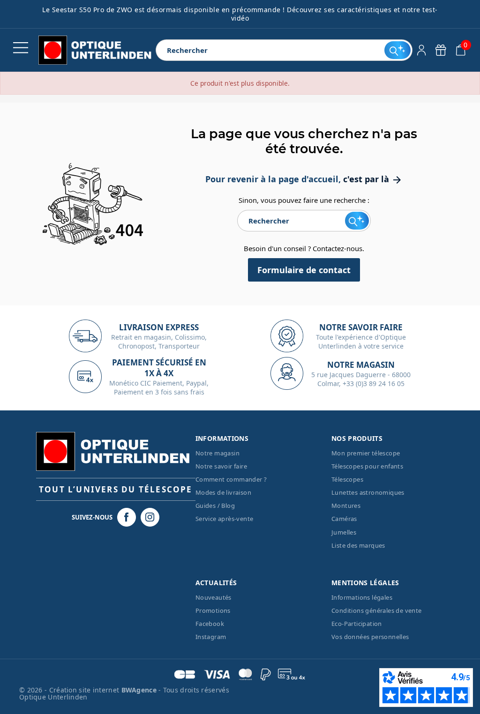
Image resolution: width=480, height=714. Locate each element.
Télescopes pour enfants (367, 466)
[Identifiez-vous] (421, 50)
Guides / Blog (215, 505)
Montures (345, 505)
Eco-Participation (356, 623)
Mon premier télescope (365, 453)
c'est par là (373, 179)
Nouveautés (213, 597)
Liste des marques (358, 545)
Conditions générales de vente (376, 610)
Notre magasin (217, 453)
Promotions (213, 610)
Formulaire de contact (304, 269)
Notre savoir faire (221, 466)
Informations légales (361, 597)
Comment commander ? (231, 479)
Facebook (209, 623)
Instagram (210, 636)
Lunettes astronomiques (368, 492)
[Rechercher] (397, 50)
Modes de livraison (223, 492)
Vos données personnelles (370, 636)
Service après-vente (224, 518)
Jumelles (343, 532)
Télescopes (347, 479)
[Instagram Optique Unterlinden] (150, 517)
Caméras (344, 518)
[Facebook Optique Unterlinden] (126, 517)
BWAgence (140, 689)
